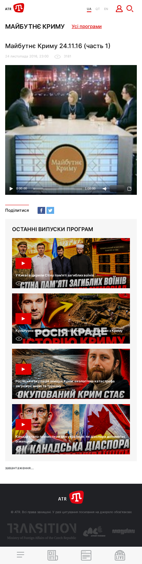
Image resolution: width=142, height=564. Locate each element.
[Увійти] (119, 8)
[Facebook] (41, 210)
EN (106, 8)
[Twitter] (50, 210)
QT (97, 8)
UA (89, 8)
